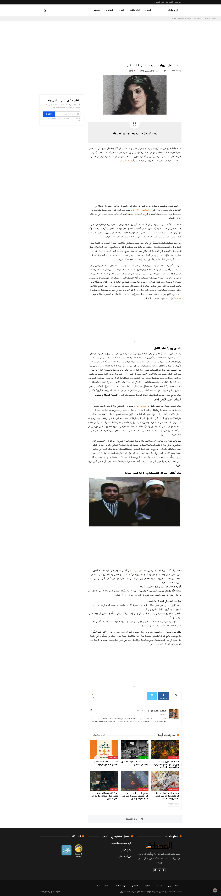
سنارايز (123, 891)
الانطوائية (177, 298)
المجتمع (135, 885)
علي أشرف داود (124, 857)
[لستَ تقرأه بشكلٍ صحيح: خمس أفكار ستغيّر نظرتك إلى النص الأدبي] (104, 781)
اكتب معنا (169, 2)
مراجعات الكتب (173, 757)
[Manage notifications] (215, 890)
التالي (170, 805)
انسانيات (109, 10)
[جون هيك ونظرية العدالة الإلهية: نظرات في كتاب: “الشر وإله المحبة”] (165, 781)
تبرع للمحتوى (159, 2)
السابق (175, 805)
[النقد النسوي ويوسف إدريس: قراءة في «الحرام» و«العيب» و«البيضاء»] (165, 749)
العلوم (148, 10)
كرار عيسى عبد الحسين (121, 843)
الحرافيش (145, 210)
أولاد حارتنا (135, 210)
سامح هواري (126, 850)
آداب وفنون (135, 10)
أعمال (121, 10)
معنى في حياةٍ (141, 406)
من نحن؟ (178, 2)
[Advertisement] (134, 41)
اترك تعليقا (132, 819)
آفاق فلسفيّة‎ (143, 757)
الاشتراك (49, 114)
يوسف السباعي (126, 161)
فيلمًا (134, 570)
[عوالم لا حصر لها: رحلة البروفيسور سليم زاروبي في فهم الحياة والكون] (135, 781)
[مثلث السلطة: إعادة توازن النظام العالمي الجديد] (104, 749)
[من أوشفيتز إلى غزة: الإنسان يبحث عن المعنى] (135, 749)
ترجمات (97, 10)
